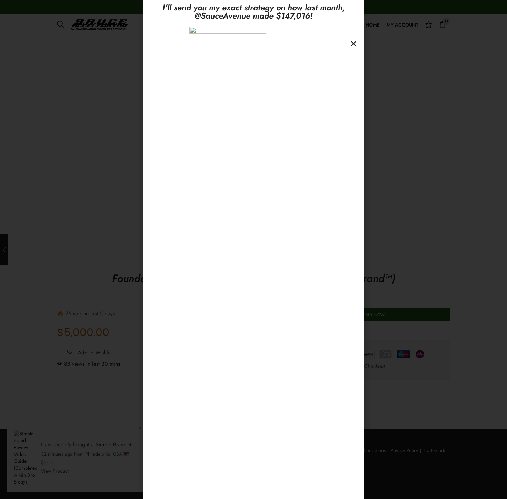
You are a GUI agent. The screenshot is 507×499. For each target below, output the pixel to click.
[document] (253, 249)
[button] (353, 44)
